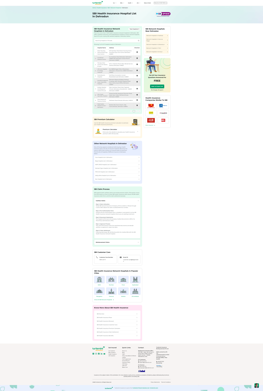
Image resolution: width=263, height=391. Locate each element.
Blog (123, 352)
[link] (131, 111)
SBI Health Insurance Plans (104, 317)
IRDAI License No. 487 (161, 351)
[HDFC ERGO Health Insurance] (163, 120)
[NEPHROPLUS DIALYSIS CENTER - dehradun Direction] (137, 106)
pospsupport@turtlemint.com (147, 367)
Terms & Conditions (166, 382)
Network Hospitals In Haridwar (154, 35)
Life (138, 3)
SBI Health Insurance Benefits (105, 335)
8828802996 (161, 361)
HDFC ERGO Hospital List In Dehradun (106, 164)
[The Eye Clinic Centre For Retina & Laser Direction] (137, 64)
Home (94, 7)
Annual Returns (126, 360)
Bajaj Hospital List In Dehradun (104, 161)
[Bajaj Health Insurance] (163, 106)
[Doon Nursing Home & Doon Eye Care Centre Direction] (137, 52)
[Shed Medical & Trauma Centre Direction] (137, 100)
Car (114, 3)
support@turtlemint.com (145, 362)
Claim (123, 354)
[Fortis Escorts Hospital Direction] (137, 76)
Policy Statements (155, 382)
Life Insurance (111, 355)
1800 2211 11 (102, 259)
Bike (121, 3)
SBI (109, 7)
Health (129, 3)
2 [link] (136, 111)
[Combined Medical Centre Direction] (137, 58)
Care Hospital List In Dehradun (103, 157)
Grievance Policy (126, 362)
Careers (124, 357)
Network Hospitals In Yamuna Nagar (154, 40)
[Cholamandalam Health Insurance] (163, 113)
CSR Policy (124, 364)
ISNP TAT (124, 365)
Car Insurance (111, 350)
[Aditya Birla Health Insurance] (151, 106)
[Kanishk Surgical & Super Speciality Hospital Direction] (137, 82)
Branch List (125, 367)
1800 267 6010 (143, 361)
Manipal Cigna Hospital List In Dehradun (106, 168)
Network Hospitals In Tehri (153, 48)
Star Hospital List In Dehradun (103, 179)
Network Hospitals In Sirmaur (154, 51)
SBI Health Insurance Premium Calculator (108, 328)
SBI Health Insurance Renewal (105, 321)
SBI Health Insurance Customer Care (107, 324)
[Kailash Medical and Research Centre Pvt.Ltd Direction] (137, 89)
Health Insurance (102, 7)
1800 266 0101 (143, 366)
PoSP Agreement (126, 359)
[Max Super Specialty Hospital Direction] (137, 95)
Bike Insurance (111, 352)
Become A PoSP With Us (160, 2)
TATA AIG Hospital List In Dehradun (105, 172)
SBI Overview (100, 314)
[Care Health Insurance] (151, 113)
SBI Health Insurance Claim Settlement (108, 332)
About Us (124, 350)
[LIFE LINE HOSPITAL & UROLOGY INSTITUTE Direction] (137, 71)
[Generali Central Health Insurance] (151, 120)
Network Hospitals (116, 7)
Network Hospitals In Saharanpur (155, 44)
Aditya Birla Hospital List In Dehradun (105, 175)
